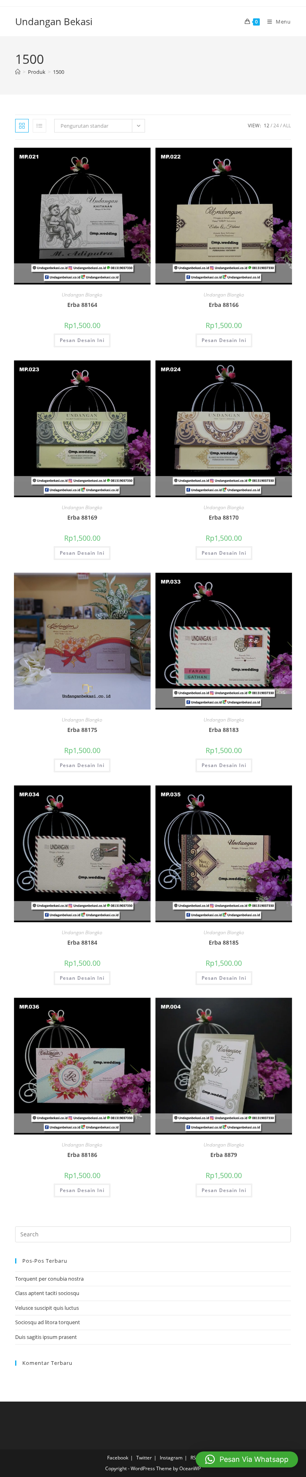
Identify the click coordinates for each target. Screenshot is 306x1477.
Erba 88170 (224, 517)
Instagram (171, 1457)
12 (266, 125)
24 (276, 125)
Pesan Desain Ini (82, 340)
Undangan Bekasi (53, 21)
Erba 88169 (82, 517)
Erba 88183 (224, 730)
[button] (247, 1459)
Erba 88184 (82, 942)
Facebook (117, 1457)
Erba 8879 (223, 1155)
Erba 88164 (82, 304)
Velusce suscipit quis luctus (47, 1307)
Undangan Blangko (82, 294)
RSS (194, 1457)
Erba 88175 (82, 730)
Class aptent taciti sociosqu (47, 1293)
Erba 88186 (82, 1155)
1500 (58, 71)
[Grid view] (22, 125)
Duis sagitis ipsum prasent (46, 1337)
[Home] (17, 71)
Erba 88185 (224, 942)
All (287, 125)
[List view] (39, 125)
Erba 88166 (224, 304)
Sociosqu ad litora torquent (47, 1322)
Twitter (144, 1457)
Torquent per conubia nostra (49, 1278)
